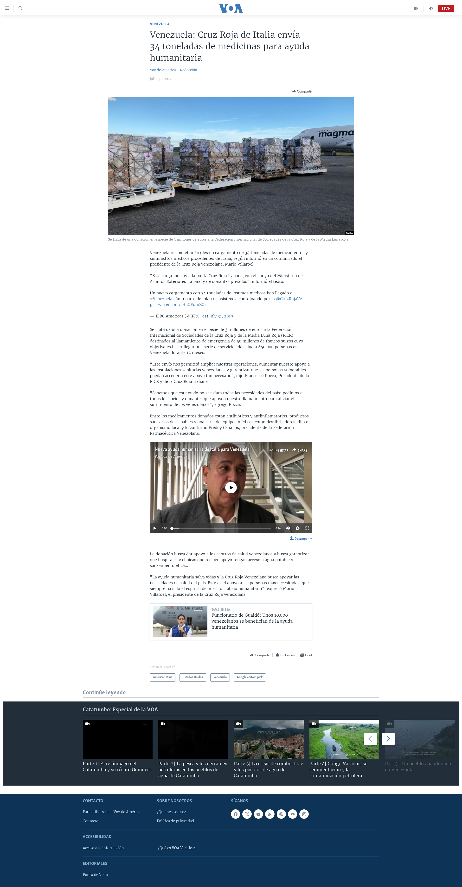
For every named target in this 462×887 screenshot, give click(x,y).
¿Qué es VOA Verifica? (176, 848)
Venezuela (159, 24)
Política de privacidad (175, 821)
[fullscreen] (307, 528)
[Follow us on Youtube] (258, 814)
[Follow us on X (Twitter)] (246, 814)
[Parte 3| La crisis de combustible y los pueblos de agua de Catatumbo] (269, 739)
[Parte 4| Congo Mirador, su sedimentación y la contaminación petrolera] (344, 739)
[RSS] (269, 814)
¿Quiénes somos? (171, 812)
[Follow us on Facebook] (235, 814)
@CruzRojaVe (289, 298)
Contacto (90, 821)
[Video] (416, 8)
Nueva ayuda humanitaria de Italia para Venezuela (202, 449)
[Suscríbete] (292, 814)
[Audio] (431, 8)
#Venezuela (161, 298)
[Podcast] (281, 814)
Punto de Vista (95, 875)
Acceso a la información (103, 848)
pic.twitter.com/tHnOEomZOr (178, 304)
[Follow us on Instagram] (303, 814)
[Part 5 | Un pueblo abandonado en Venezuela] (420, 739)
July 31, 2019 (221, 316)
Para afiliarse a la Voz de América (111, 812)
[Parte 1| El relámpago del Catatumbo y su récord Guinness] (118, 739)
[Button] (302, 91)
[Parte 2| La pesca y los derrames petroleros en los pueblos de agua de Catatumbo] (193, 739)
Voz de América (174, 456)
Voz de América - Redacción (173, 70)
